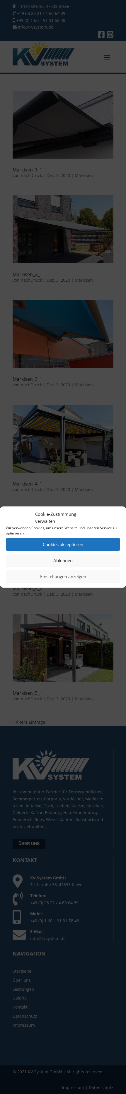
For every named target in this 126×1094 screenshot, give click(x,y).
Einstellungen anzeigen (63, 576)
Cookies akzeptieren (63, 544)
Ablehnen (63, 560)
